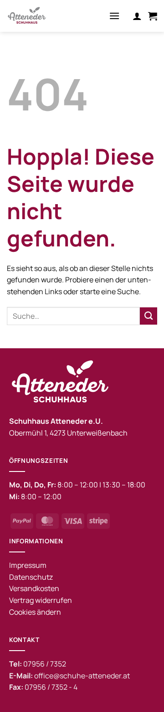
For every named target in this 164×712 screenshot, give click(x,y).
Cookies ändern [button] (35, 612)
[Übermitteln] (148, 316)
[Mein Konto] (137, 16)
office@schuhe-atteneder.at (82, 676)
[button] (114, 16)
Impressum (27, 565)
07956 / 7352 (44, 664)
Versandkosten (34, 588)
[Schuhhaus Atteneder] (41, 16)
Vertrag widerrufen (40, 600)
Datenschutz (31, 577)
